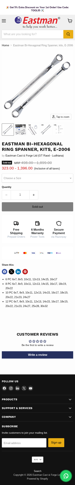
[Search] (68, 34)
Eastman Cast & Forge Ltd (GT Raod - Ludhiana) (34, 155)
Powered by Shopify (37, 478)
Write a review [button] (37, 354)
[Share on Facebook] (4, 271)
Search (37, 471)
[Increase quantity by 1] (33, 194)
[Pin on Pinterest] (25, 271)
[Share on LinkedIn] (18, 271)
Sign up (56, 442)
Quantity (6, 187)
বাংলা (36, 459)
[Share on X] (11, 271)
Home (5, 45)
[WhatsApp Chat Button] (65, 475)
